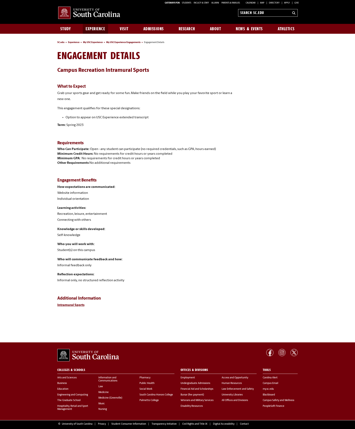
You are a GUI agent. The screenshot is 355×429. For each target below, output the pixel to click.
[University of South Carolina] (88, 355)
